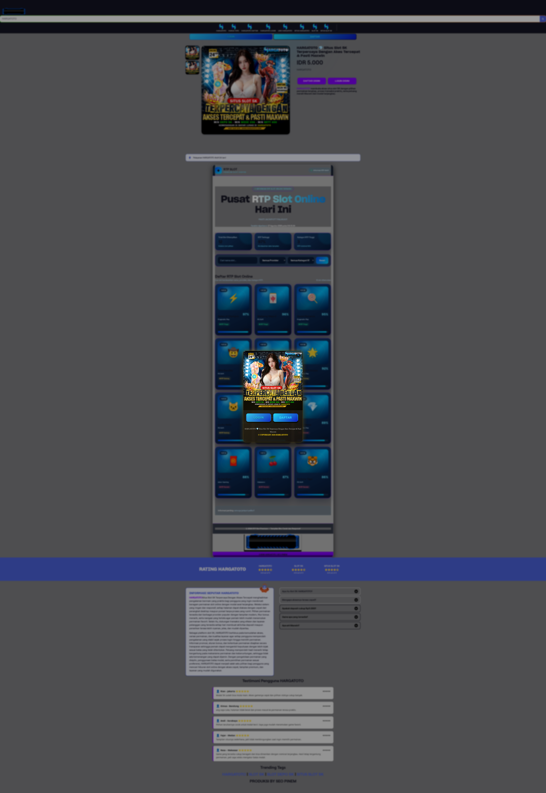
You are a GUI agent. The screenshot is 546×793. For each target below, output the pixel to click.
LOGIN (259, 417)
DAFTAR (285, 417)
